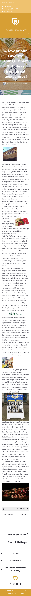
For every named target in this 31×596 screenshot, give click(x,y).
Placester (20, 594)
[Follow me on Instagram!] (14, 584)
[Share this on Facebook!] (14, 509)
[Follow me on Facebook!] (10, 584)
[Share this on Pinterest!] (24, 509)
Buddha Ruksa (7, 122)
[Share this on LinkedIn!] (21, 509)
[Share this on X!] (18, 509)
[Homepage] (15, 21)
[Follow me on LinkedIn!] (20, 584)
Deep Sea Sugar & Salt (10, 342)
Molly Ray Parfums (8, 236)
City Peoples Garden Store (11, 268)
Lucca (4, 221)
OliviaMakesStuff (7, 318)
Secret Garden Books (9, 201)
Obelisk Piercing (7, 164)
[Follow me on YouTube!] (17, 584)
